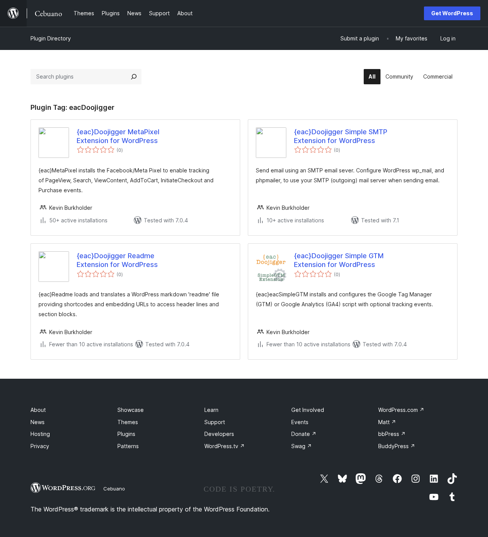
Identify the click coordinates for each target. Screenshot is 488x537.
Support (214, 422)
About (38, 410)
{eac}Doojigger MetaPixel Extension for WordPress (118, 136)
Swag (301, 446)
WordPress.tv (224, 446)
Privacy (39, 446)
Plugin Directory (50, 38)
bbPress (392, 434)
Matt (387, 422)
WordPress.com (401, 410)
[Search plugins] (133, 76)
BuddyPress (396, 446)
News (37, 422)
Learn (211, 410)
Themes (127, 422)
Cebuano (114, 489)
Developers (219, 434)
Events (299, 422)
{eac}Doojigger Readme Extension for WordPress (117, 260)
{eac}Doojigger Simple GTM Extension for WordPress (339, 260)
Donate (303, 434)
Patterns (128, 446)
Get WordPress (452, 13)
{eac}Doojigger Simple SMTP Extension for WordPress (340, 136)
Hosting (40, 434)
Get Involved (307, 410)
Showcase (130, 410)
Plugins (126, 434)
